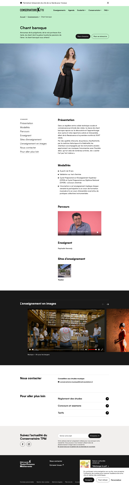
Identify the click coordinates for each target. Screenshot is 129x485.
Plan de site (68, 482)
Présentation (26, 123)
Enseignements (59, 10)
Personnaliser (116, 480)
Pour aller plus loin (29, 151)
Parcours (24, 131)
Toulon (61, 280)
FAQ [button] (105, 10)
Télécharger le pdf (99, 466)
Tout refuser (103, 480)
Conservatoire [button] (94, 10)
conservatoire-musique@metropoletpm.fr (76, 382)
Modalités (25, 127)
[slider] (56, 349)
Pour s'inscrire (83, 36)
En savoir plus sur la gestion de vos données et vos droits (76, 446)
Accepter (88, 480)
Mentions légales (57, 482)
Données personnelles (27, 482)
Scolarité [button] (80, 10)
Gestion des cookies (43, 482)
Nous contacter (28, 147)
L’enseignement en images (33, 143)
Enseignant (25, 135)
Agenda (71, 10)
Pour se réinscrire (100, 36)
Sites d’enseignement (30, 139)
